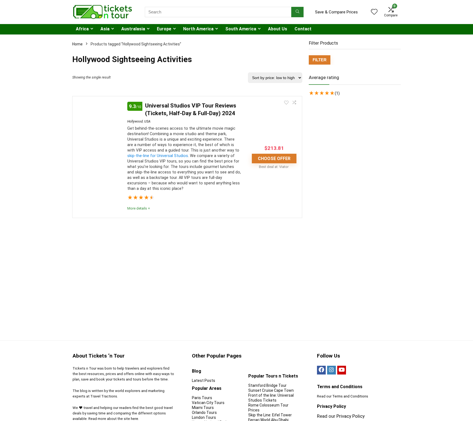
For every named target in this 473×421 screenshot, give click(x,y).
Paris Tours (202, 398)
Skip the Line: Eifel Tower (270, 415)
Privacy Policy (350, 416)
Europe (164, 28)
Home (77, 44)
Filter (320, 59)
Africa (82, 28)
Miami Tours (203, 407)
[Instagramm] (331, 370)
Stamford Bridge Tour (267, 385)
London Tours (204, 417)
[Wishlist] (374, 12)
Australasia (133, 28)
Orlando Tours (204, 412)
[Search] (297, 12)
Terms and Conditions (350, 396)
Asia (104, 28)
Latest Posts (203, 380)
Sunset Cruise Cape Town (271, 390)
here (134, 419)
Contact (303, 28)
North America (198, 28)
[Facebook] (321, 370)
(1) (337, 93)
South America (240, 28)
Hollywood (135, 121)
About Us (277, 28)
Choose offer (274, 158)
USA (147, 121)
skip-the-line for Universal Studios (157, 155)
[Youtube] (341, 370)
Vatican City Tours (208, 402)
